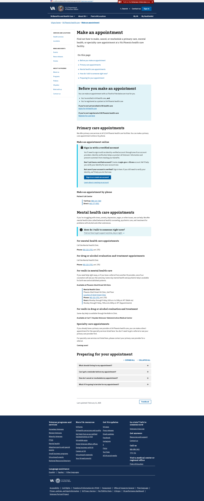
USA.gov (117, 491)
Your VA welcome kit (83, 458)
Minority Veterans (55, 436)
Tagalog (61, 472)
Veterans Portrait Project (59, 494)
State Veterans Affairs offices (87, 444)
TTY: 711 (133, 453)
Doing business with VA (84, 447)
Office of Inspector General (124, 488)
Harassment (106, 488)
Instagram (107, 441)
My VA (135, 16)
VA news (106, 427)
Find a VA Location (98, 16)
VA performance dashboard (133, 491)
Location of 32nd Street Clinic (95, 295)
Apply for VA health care (88, 108)
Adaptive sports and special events (59, 448)
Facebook (106, 438)
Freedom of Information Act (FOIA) (86, 488)
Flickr (105, 448)
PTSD (51, 440)
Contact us (136, 9)
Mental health (54, 443)
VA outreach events (56, 457)
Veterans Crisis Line (137, 429)
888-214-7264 (96, 201)
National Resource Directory (60, 461)
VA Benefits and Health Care (62, 16)
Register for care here (87, 116)
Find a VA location (136, 464)
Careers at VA (81, 451)
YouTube (106, 452)
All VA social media (110, 455)
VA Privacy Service (89, 491)
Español (52, 472)
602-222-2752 (88, 250)
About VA (82, 16)
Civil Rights (66, 488)
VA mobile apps (82, 440)
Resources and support (139, 437)
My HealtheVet (147, 16)
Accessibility (54, 488)
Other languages (72, 472)
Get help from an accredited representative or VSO (86, 435)
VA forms (79, 427)
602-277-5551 (94, 203)
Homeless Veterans (56, 429)
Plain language (142, 488)
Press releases (108, 430)
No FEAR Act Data (105, 491)
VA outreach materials (84, 455)
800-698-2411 (135, 449)
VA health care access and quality (88, 430)
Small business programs (58, 453)
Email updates (108, 434)
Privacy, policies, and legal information (64, 491)
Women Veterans (55, 433)
